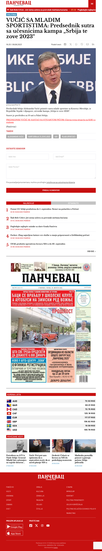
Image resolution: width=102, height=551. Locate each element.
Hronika (9, 496)
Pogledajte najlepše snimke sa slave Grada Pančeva (33, 226)
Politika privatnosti (75, 500)
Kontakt (70, 496)
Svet (8, 509)
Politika (11, 14)
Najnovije (28, 203)
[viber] (82, 44)
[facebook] (65, 44)
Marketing (71, 513)
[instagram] (42, 525)
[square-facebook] (30, 525)
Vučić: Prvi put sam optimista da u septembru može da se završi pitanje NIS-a (39, 459)
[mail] (87, 44)
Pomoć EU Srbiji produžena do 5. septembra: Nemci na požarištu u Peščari (44, 209)
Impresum (70, 491)
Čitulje (39, 509)
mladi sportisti (69, 136)
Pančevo (27, 212)
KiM (56, 136)
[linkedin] (93, 44)
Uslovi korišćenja (74, 504)
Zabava (9, 504)
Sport (8, 500)
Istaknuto (73, 203)
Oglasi (39, 504)
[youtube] (48, 525)
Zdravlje (40, 496)
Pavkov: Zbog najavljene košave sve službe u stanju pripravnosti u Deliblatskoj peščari (50, 235)
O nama (69, 487)
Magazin (39, 500)
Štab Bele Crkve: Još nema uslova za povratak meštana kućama (34, 9)
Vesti (8, 491)
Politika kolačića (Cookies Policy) (81, 509)
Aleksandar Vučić (16, 136)
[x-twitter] (36, 525)
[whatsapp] (76, 44)
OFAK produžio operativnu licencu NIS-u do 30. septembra (37, 244)
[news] (16, 445)
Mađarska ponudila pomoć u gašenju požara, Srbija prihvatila (84, 459)
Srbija (39, 487)
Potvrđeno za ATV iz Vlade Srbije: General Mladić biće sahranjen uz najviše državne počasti (16, 459)
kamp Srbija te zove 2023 (39, 136)
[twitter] (70, 44)
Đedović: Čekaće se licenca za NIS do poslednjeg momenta (62, 457)
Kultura (39, 491)
